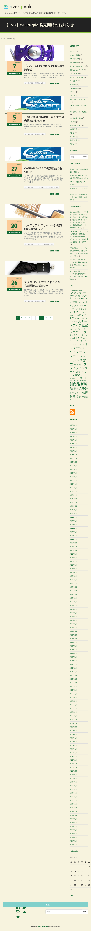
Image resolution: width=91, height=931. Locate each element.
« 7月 (71, 896)
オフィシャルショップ (77, 66)
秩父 (80, 393)
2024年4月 (73, 528)
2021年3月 (73, 664)
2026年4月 (73, 440)
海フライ (73, 136)
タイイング (73, 81)
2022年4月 (73, 616)
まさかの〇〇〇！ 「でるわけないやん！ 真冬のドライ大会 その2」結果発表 (79, 214)
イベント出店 (74, 55)
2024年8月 (73, 513)
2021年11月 (74, 635)
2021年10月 (74, 639)
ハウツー (73, 92)
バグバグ (73, 95)
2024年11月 (74, 502)
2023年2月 (73, 580)
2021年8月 (73, 646)
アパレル (81, 302)
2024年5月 (73, 524)
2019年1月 (73, 760)
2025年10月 (74, 462)
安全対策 (73, 122)
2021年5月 (73, 657)
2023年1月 (73, 583)
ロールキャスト (75, 381)
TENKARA (74, 293)
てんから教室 (74, 88)
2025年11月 (74, 458)
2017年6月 (73, 830)
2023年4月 (73, 572)
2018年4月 (73, 793)
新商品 (75, 384)
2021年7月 (73, 650)
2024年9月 (73, 510)
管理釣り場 (73, 140)
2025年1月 (73, 495)
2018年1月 (73, 804)
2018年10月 (74, 771)
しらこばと (76, 296)
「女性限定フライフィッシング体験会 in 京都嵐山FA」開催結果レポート (79, 233)
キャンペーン (74, 73)
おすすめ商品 (74, 62)
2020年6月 (73, 697)
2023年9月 (73, 554)
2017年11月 (74, 811)
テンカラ (73, 84)
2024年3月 (73, 532)
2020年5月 (73, 701)
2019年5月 (73, 745)
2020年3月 (73, 708)
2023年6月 (73, 565)
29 (46, 318)
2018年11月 (74, 767)
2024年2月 (73, 535)
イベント (73, 51)
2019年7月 (73, 738)
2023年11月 (74, 547)
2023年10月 (74, 550)
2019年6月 (73, 741)
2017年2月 (73, 845)
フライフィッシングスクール (79, 348)
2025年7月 (73, 473)
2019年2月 (73, 756)
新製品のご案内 (75, 125)
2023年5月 (73, 569)
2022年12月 (74, 587)
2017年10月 (74, 815)
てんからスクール (78, 298)
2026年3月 (73, 444)
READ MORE (56, 83)
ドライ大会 (80, 338)
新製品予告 (73, 129)
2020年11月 (74, 679)
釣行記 (72, 144)
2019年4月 (73, 749)
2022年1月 (73, 627)
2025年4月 (73, 484)
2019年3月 (73, 753)
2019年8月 (73, 734)
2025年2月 (73, 491)
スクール (74, 322)
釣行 (81, 396)
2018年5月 (73, 789)
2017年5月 (73, 833)
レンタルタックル (76, 118)
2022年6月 (73, 609)
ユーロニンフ (76, 378)
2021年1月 (73, 672)
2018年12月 (74, 764)
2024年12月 (74, 499)
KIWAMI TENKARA (76, 290)
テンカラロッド (77, 335)
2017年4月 (73, 837)
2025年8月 (73, 469)
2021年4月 (73, 661)
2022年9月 (73, 598)
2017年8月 (73, 822)
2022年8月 (73, 602)
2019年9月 (73, 730)
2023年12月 (74, 543)
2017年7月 (73, 826)
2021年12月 (74, 631)
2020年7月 (73, 694)
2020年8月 (73, 690)
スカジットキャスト (76, 77)
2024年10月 (74, 506)
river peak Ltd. (43, 926)
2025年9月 (73, 466)
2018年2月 (73, 800)
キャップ (81, 312)
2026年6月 (73, 433)
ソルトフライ (73, 329)
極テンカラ (74, 393)
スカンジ (84, 318)
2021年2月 (73, 668)
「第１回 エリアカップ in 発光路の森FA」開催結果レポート (78, 250)
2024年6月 (73, 521)
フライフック (78, 365)
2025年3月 (73, 488)
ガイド (77, 309)
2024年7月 (73, 517)
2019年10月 (74, 727)
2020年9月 (73, 686)
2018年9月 (73, 775)
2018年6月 (73, 786)
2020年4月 (73, 705)
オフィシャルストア (76, 70)
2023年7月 (73, 561)
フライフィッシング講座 (78, 112)
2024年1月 (73, 539)
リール (83, 378)
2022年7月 (73, 605)
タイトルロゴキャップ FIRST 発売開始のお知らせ (78, 262)
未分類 (72, 133)
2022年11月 (74, 591)
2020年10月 (74, 683)
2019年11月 (74, 723)
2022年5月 (73, 613)
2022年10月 (74, 594)
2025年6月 (73, 477)
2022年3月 (73, 620)
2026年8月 (73, 425)
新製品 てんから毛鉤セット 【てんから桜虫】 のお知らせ (78, 197)
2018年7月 (73, 782)
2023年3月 (73, 576)
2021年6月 (73, 653)
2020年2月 (73, 712)
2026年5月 (73, 436)
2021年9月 (73, 642)
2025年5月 (73, 480)
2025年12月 (74, 455)
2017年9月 (73, 819)
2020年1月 (73, 716)
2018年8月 (73, 778)
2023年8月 (73, 558)
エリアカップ (74, 59)
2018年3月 (73, 797)
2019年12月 (74, 719)
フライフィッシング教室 (78, 105)
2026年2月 (73, 447)
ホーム (3, 39)
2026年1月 (73, 451)
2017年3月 (73, 841)
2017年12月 (74, 808)
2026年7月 (73, 429)
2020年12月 (74, 675)
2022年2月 (73, 624)
